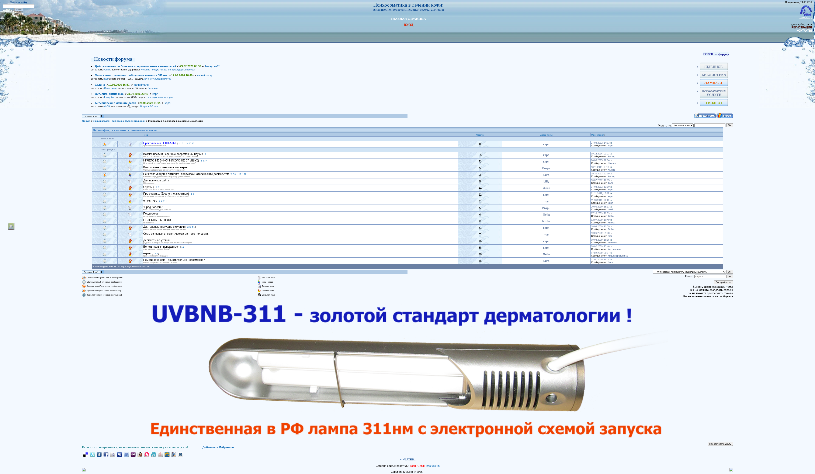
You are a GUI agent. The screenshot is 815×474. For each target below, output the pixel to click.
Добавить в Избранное (218, 447)
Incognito (109, 97)
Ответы (480, 135)
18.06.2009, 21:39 (600, 226)
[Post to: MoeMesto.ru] (153, 454)
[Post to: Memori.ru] (146, 454)
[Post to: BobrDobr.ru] (139, 454)
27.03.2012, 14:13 (600, 143)
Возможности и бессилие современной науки (172, 154)
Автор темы (546, 135)
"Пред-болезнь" (153, 207)
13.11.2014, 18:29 (600, 167)
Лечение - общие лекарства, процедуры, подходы (168, 69)
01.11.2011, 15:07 (600, 193)
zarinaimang (204, 75)
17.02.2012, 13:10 (600, 186)
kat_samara (614, 249)
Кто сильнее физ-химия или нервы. (166, 167)
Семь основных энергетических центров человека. (176, 233)
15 (190, 143)
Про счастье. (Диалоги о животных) (166, 193)
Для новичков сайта (156, 180)
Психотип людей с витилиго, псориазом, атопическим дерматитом (186, 173)
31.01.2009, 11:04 (600, 259)
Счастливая (110, 88)
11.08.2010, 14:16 (600, 200)
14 (187, 143)
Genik (107, 69)
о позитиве (150, 200)
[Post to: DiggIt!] (99, 454)
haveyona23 (212, 66)
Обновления (597, 135)
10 (240, 174)
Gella (546, 214)
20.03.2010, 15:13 (600, 206)
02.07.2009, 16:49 (600, 220)
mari (610, 209)
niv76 (107, 106)
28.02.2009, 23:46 (600, 246)
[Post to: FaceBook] (106, 454)
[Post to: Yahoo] (133, 454)
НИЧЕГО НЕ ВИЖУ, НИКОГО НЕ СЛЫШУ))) (171, 160)
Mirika (546, 221)
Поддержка (150, 213)
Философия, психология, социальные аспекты (175, 121)
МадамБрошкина (618, 255)
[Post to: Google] (112, 454)
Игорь (546, 168)
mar (546, 201)
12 (245, 174)
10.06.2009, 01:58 (600, 233)
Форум (86, 121)
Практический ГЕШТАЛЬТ (160, 143)
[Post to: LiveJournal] (173, 454)
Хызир (611, 156)
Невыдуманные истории (160, 97)
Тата (610, 183)
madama (612, 242)
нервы (147, 253)
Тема (145, 135)
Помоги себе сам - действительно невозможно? (174, 259)
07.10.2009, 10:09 (600, 213)
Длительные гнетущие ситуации (164, 226)
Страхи (147, 187)
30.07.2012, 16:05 (600, 180)
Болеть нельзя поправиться (161, 246)
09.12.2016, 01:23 (600, 153)
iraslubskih (433, 465)
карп (106, 78)
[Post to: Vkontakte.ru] (180, 454)
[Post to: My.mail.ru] (167, 454)
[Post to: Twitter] (92, 454)
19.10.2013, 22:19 (600, 173)
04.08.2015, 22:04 (600, 160)
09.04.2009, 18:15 (600, 239)
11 (242, 174)
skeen (546, 188)
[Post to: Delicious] (85, 454)
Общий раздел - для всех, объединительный (119, 121)
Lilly (546, 181)
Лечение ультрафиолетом (157, 78)
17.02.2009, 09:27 (600, 253)
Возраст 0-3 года (149, 106)
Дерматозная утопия (156, 240)
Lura (546, 175)
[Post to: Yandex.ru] (160, 454)
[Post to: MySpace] (119, 454)
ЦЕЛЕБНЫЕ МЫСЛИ (157, 220)
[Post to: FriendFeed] (126, 454)
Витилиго (152, 88)
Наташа (612, 163)
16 (193, 143)
